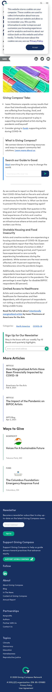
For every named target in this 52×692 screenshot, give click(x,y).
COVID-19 (37, 326)
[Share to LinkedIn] (36, 59)
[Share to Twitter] (42, 59)
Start (7, 164)
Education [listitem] (7, 650)
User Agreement (26, 688)
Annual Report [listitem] (9, 599)
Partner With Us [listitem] (10, 623)
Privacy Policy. (36, 41)
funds (25, 128)
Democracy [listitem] (8, 646)
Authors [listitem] (6, 619)
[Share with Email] (48, 59)
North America (23, 326)
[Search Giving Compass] (41, 3)
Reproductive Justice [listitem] (12, 657)
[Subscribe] (46, 348)
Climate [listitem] (6, 642)
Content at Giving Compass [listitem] (15, 596)
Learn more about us (25, 150)
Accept (35, 47)
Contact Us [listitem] (7, 626)
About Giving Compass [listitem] (13, 585)
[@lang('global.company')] (4, 3)
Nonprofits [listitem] (7, 615)
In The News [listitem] (8, 592)
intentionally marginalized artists (22, 312)
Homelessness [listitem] (9, 653)
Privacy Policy (26, 685)
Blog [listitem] (5, 588)
